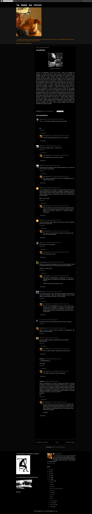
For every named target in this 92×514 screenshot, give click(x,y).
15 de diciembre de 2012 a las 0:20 (56, 262)
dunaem (41, 242)
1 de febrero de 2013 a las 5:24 (51, 381)
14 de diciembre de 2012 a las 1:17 (53, 165)
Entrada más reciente (42, 442)
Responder (42, 130)
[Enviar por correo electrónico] (57, 111)
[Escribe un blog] (58, 111)
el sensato (52, 494)
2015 (50, 473)
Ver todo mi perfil (51, 463)
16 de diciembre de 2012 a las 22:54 (60, 303)
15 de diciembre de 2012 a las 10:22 (60, 176)
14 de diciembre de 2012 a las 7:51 (53, 187)
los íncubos (52, 490)
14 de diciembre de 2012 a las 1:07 (53, 145)
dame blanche (46, 135)
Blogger (56, 511)
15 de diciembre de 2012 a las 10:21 (60, 135)
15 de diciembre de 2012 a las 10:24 (60, 205)
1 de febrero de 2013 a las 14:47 (59, 402)
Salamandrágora (44, 262)
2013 (50, 477)
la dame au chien (29, 5)
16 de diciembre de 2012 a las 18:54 (49, 319)
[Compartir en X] (60, 111)
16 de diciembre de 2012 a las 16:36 (53, 291)
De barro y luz (43, 119)
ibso (41, 337)
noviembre (52, 500)
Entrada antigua (70, 442)
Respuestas (43, 133)
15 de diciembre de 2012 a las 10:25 (60, 231)
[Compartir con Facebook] (61, 111)
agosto (51, 506)
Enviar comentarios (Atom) (59, 447)
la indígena (52, 486)
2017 (50, 469)
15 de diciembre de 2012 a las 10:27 (60, 275)
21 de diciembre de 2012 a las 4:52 (52, 358)
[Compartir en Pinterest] (63, 111)
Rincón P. (42, 145)
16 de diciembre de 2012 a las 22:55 (57, 328)
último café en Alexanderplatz (56, 488)
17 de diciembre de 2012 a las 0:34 (50, 337)
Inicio (56, 442)
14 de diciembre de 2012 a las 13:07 (52, 242)
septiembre (52, 504)
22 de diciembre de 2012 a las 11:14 (60, 371)
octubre (52, 502)
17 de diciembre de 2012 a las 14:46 (60, 348)
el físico (51, 496)
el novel (51, 482)
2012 (50, 479)
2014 (50, 475)
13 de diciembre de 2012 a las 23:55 (55, 119)
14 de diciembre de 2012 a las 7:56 (53, 220)
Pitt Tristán (42, 291)
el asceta (52, 484)
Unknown (42, 187)
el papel (51, 498)
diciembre (52, 480)
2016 (50, 471)
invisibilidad (52, 492)
